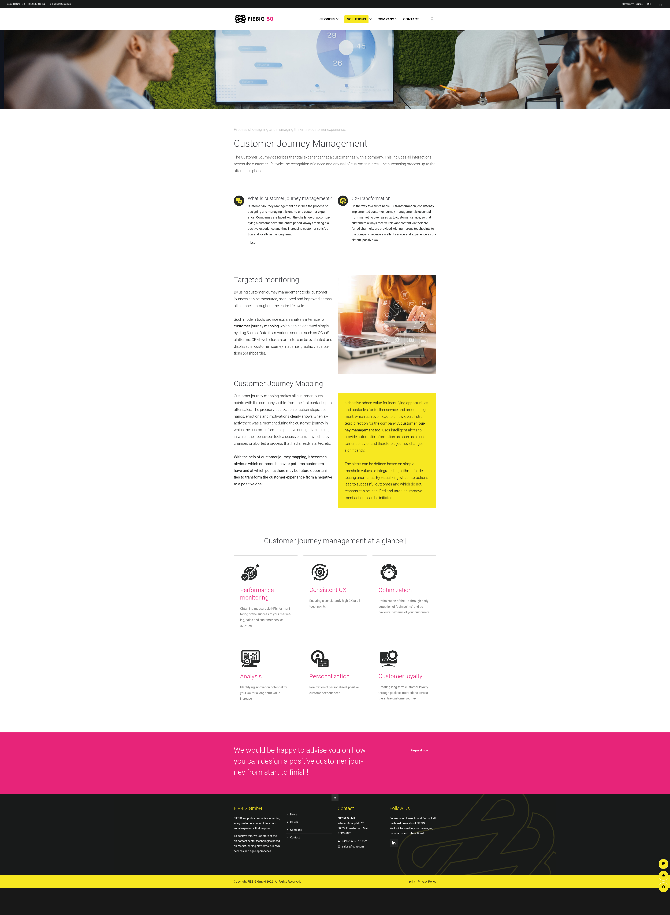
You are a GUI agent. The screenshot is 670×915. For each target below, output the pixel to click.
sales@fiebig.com (62, 4)
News (293, 814)
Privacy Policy (427, 881)
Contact (639, 4)
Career (294, 822)
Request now (420, 750)
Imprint (410, 881)
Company (627, 4)
